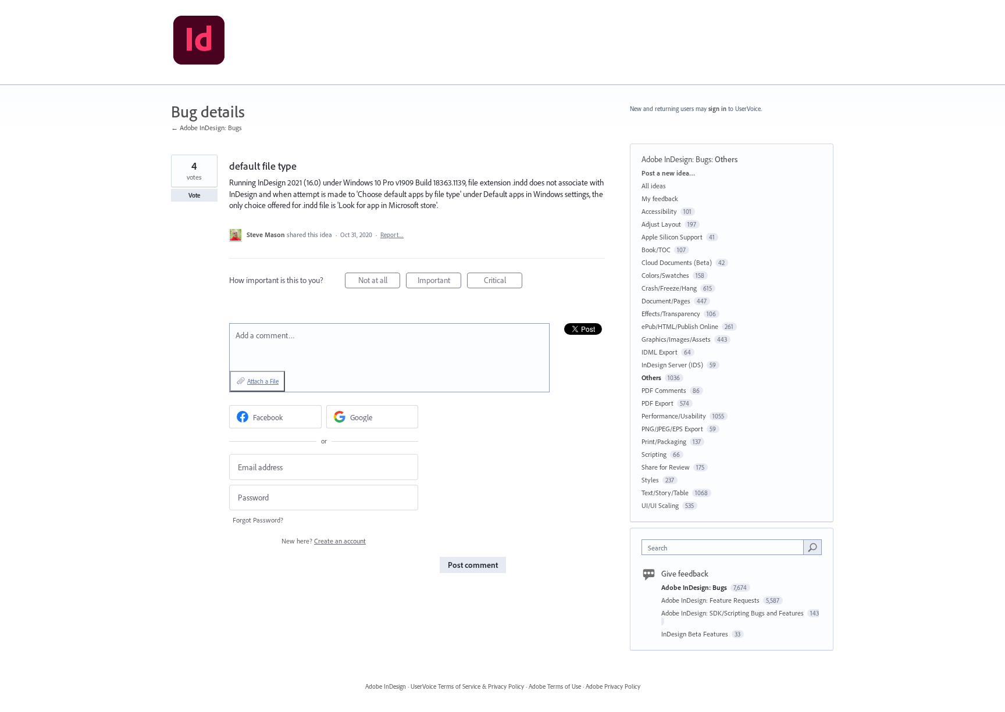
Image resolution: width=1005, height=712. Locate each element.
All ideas (654, 185)
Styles (650, 479)
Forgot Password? (258, 520)
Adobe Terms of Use (555, 686)
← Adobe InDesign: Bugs (206, 127)
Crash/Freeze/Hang (669, 288)
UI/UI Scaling (660, 505)
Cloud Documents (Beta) (677, 262)
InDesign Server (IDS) (672, 364)
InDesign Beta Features (695, 633)
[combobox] (725, 547)
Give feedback (684, 573)
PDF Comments (664, 390)
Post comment (473, 565)
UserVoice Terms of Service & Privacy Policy (467, 686)
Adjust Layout (661, 224)
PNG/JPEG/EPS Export (672, 428)
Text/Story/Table (665, 492)
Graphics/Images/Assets (676, 339)
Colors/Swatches (665, 275)
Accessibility (659, 211)
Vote (194, 195)
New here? (323, 540)
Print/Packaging (664, 441)
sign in (717, 109)
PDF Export (657, 403)
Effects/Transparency (671, 313)
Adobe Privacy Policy (613, 686)
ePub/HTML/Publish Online (680, 326)
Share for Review (666, 467)
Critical (503, 281)
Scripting (654, 454)
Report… (392, 235)
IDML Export (660, 352)
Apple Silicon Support (672, 236)
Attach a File (263, 381)
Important (439, 281)
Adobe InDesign (385, 686)
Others (726, 159)
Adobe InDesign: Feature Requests (711, 600)
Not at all (379, 281)
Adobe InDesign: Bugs (676, 159)
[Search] (812, 546)
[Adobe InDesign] (199, 42)
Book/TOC (656, 249)
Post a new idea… (668, 173)
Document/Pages (666, 300)
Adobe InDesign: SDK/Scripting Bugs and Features (733, 613)
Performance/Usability (674, 416)
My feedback (660, 198)
